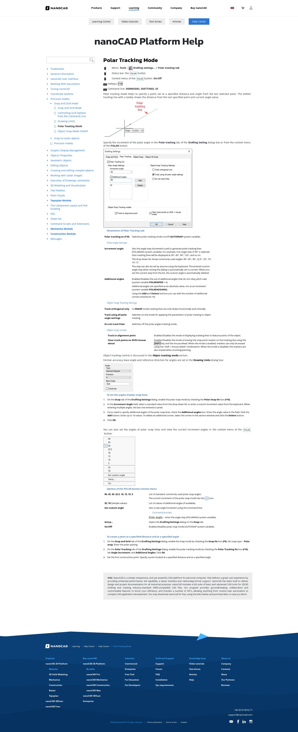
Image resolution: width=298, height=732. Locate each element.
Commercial (131, 663)
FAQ (158, 674)
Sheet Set (56, 218)
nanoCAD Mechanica (96, 679)
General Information (62, 73)
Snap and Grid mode (66, 103)
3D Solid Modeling (58, 674)
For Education (132, 679)
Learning (134, 7)
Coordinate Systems (62, 94)
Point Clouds (58, 195)
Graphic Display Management (68, 150)
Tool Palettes (58, 190)
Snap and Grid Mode (70, 108)
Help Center (199, 21)
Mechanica (54, 679)
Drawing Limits (66, 121)
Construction (55, 685)
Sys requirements (165, 685)
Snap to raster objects (67, 138)
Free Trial (129, 674)
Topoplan (53, 695)
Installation (161, 679)
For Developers (132, 685)
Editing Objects (59, 165)
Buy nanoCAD (199, 7)
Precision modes (60, 99)
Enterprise (88, 701)
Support (115, 7)
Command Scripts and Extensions (70, 223)
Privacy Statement (154, 722)
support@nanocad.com (240, 714)
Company (176, 7)
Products (96, 7)
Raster (52, 690)
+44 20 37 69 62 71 (243, 709)
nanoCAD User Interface (64, 78)
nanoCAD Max (93, 690)
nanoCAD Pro (93, 674)
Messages (56, 238)
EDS (53, 213)
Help (191, 679)
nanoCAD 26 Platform (57, 663)
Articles (177, 21)
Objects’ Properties (61, 155)
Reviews (225, 685)
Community (155, 7)
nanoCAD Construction (98, 685)
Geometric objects (61, 160)
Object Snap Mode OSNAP (73, 131)
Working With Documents (65, 83)
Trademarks (57, 68)
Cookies (184, 722)
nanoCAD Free (53, 706)
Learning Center (101, 21)
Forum (159, 669)
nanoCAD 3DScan (54, 701)
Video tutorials (130, 21)
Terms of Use (171, 722)
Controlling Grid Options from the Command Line (72, 114)
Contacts (225, 669)
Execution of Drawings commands (70, 180)
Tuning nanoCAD (60, 89)
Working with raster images (66, 175)
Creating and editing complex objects (72, 170)
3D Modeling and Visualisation (68, 185)
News (224, 674)
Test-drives (155, 21)
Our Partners (228, 679)
